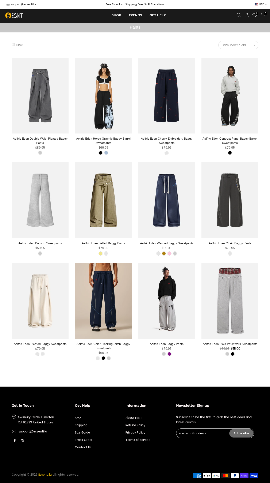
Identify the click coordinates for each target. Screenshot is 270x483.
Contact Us (83, 447)
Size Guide (82, 432)
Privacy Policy (135, 432)
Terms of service (138, 440)
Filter (19, 45)
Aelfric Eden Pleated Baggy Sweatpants (40, 344)
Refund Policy (135, 425)
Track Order (83, 440)
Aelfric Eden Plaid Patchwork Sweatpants (230, 344)
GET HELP (158, 15)
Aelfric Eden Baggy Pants (167, 344)
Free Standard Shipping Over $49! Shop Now (135, 4)
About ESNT (134, 418)
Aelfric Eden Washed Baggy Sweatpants (166, 243)
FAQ (78, 418)
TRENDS (135, 15)
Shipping (81, 425)
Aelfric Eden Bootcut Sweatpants (40, 243)
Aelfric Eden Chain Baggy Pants (230, 243)
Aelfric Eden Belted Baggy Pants (103, 243)
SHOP (116, 15)
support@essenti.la (23, 4)
